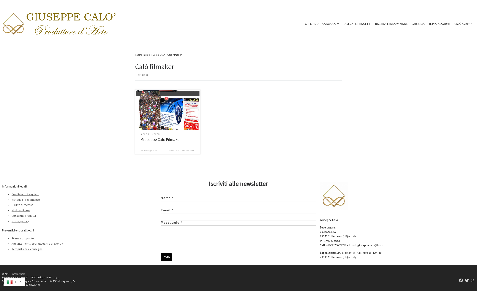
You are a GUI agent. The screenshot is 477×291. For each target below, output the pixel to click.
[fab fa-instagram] (472, 281)
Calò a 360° (159, 54)
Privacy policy (20, 221)
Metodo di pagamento (26, 199)
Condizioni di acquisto (25, 194)
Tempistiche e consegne (27, 249)
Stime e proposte (23, 238)
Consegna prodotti (24, 215)
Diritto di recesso (22, 205)
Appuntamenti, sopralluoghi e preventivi (38, 243)
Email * (167, 210)
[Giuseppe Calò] (461, 281)
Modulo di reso (21, 210)
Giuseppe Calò (150, 151)
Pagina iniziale (143, 54)
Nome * (167, 198)
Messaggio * (171, 222)
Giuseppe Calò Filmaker (161, 139)
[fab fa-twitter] (467, 281)
